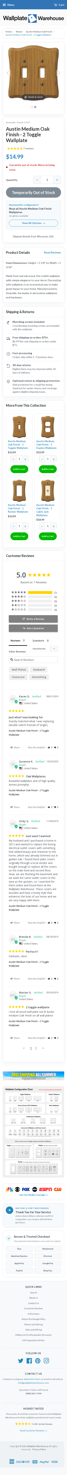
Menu (10, 4)
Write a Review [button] (35, 619)
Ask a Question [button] (35, 628)
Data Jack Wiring (33, 1329)
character (18, 677)
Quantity (11, 179)
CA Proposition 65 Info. (33, 1340)
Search (33, 1292)
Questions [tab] (38, 640)
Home (9, 31)
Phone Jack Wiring (33, 1324)
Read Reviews (52, 252)
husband (39, 669)
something (39, 677)
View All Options (33, 223)
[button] (50, 747)
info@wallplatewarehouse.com (33, 1382)
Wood (19, 31)
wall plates (19, 669)
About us (33, 1297)
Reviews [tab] (15, 640)
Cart (61, 4)
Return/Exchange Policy (33, 1319)
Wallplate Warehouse (37, 1446)
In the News (33, 1313)
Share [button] (16, 747)
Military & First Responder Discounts (33, 1334)
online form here (31, 1379)
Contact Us (33, 1303)
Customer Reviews (33, 1308)
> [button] (43, 1048)
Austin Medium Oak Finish (39, 31)
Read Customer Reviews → (33, 1430)
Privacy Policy (39, 1449)
